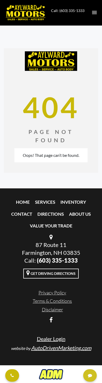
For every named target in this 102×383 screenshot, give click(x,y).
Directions (50, 214)
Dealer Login (51, 339)
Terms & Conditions (52, 301)
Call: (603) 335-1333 (67, 10)
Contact (21, 214)
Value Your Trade (51, 225)
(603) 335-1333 (57, 260)
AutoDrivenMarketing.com (61, 348)
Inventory (73, 202)
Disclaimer (52, 309)
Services (45, 202)
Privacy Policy (52, 292)
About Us (80, 214)
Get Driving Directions (53, 273)
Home (23, 202)
